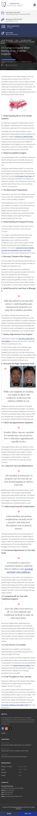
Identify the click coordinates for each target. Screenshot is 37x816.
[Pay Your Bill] (18, 33)
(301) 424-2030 (9, 790)
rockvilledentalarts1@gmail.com (14, 796)
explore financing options (22, 665)
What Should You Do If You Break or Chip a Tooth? (15, 751)
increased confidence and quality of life (14, 705)
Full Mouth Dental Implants (8, 59)
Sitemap (3, 733)
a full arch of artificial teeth (24, 137)
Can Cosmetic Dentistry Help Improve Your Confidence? (16, 745)
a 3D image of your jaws (23, 176)
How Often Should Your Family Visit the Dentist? (14, 756)
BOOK (9, 813)
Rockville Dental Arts (17, 807)
